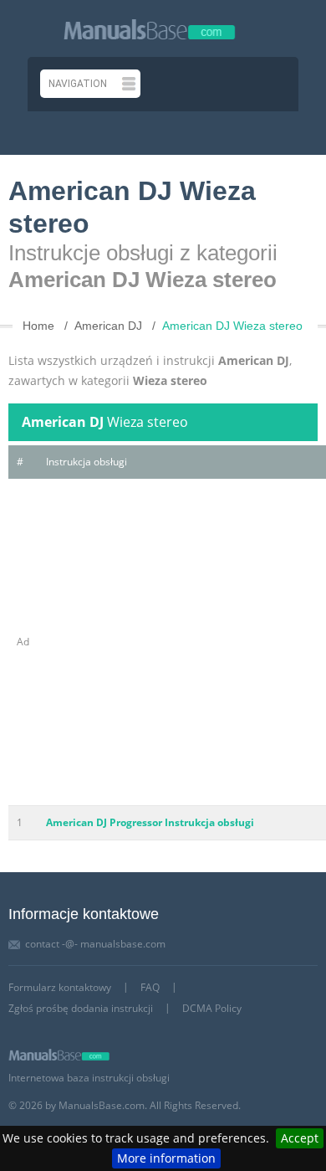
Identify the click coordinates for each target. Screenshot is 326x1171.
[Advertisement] (163, 642)
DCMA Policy (212, 1008)
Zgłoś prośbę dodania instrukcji (80, 1008)
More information (166, 1158)
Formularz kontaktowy (59, 987)
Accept (299, 1138)
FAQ (150, 987)
